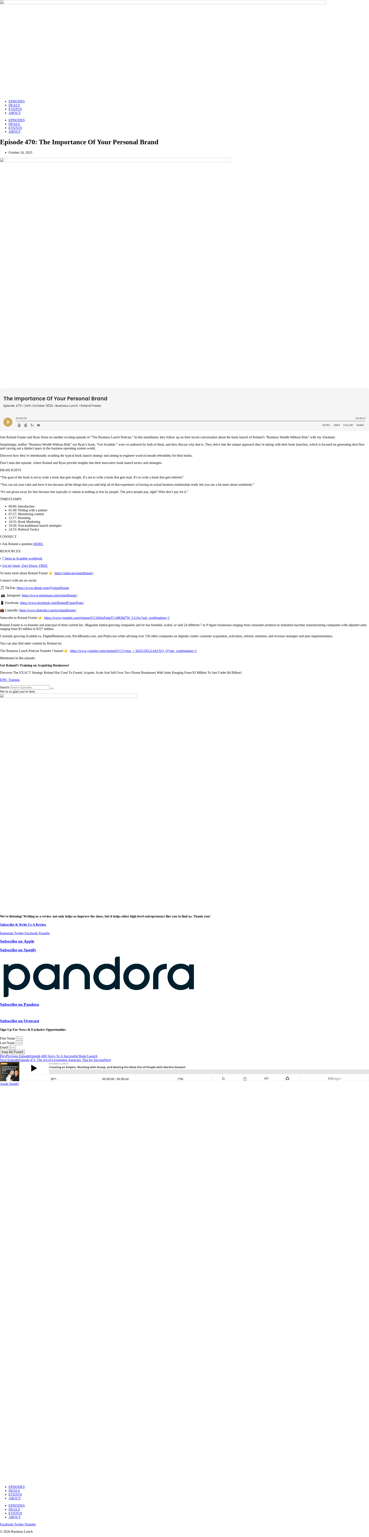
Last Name (8, 1043)
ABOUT (15, 113)
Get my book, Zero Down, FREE (25, 565)
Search (4, 687)
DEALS (14, 105)
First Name (8, 1038)
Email (4, 1047)
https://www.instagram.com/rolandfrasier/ (49, 595)
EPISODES (17, 101)
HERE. (39, 544)
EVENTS (15, 109)
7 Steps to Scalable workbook (22, 558)
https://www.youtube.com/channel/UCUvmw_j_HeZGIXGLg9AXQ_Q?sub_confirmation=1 (133, 651)
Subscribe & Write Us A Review (23, 924)
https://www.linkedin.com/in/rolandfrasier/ (48, 610)
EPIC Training (10, 680)
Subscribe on (17, 941)
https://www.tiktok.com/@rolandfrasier (43, 588)
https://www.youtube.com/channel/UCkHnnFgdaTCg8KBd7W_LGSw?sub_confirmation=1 (107, 618)
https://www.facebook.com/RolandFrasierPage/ (52, 603)
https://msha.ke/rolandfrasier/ (73, 573)
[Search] (52, 688)
